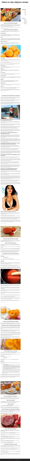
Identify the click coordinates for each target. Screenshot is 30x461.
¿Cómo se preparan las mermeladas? (10, 396)
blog (25, 10)
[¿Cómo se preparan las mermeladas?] (11, 394)
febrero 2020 (25, 23)
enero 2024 (25, 19)
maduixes (5, 223)
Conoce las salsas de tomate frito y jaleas (10, 238)
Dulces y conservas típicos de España (10, 23)
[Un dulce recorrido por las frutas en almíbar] (11, 319)
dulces (25, 11)
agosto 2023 (25, 20)
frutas (11, 320)
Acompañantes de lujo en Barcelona (4, 27)
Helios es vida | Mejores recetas (15, 2)
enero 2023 (25, 21)
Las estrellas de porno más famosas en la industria (10, 95)
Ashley (6, 378)
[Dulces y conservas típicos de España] (11, 21)
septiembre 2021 (25, 22)
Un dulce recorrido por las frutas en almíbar (10, 321)
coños (8, 98)
